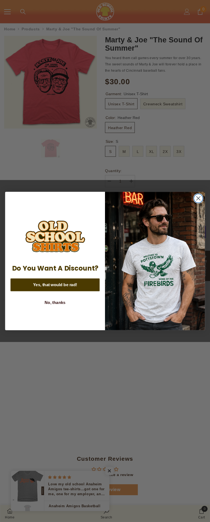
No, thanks (55, 302)
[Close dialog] (198, 198)
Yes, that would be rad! (55, 285)
